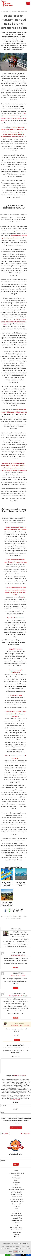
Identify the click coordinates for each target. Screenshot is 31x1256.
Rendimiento (16, 1223)
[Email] (12, 1255)
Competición (23, 916)
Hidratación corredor (11, 918)
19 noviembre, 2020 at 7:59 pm (19, 1025)
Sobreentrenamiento (16, 1227)
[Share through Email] (17, 910)
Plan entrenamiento (16, 1216)
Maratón (15, 916)
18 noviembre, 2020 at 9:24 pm (18, 996)
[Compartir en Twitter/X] (13, 910)
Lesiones (16, 1208)
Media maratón (16, 1213)
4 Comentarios (23, 11)
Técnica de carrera (16, 1230)
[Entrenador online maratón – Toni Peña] (7, 3)
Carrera (4, 916)
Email (15, 1109)
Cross (16, 1185)
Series (16, 1225)
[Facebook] (18, 1255)
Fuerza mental (16, 1204)
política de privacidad (19, 1076)
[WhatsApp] (7, 1255)
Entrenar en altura (16, 1197)
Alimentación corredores (16, 1173)
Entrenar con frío (16, 1194)
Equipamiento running (16, 1201)
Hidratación (9, 916)
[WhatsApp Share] (9, 910)
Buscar (16, 1164)
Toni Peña (16, 1234)
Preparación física (16, 1218)
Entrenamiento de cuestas (16, 1190)
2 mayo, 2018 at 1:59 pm (18, 955)
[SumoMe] (28, 1255)
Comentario (15, 1057)
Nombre (16, 1102)
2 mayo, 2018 (5, 11)
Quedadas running (16, 1220)
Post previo (5, 1133)
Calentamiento (16, 1178)
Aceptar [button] (15, 1251)
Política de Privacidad (15, 1099)
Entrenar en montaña (16, 1199)
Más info (21, 1251)
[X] (23, 1255)
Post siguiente (25, 1133)
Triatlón (16, 1237)
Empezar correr (16, 1187)
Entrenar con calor (16, 1192)
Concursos (16, 1182)
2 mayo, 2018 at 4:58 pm (18, 975)
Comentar (16, 967)
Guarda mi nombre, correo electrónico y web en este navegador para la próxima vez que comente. (16, 1120)
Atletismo (16, 1175)
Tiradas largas (16, 1232)
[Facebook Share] (5, 910)
